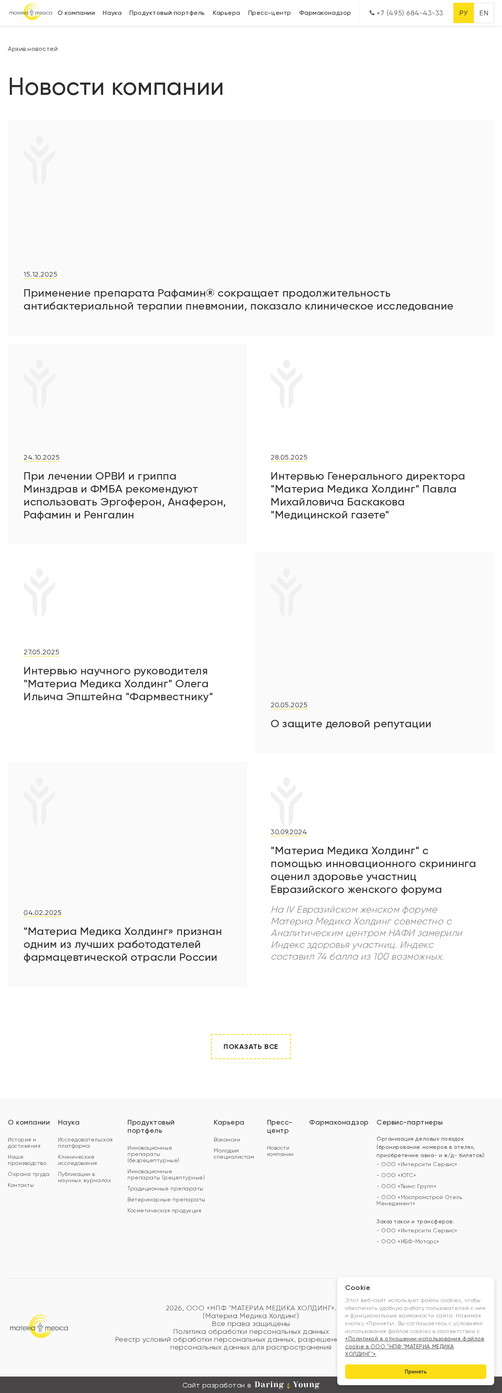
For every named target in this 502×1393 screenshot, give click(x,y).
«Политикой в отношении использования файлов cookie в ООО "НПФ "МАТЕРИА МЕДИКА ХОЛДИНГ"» (414, 1346)
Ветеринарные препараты (166, 1199)
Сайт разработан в (216, 1385)
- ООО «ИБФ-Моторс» (408, 1241)
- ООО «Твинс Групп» (406, 1186)
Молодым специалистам (234, 1153)
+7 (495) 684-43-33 (409, 13)
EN (483, 13)
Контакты (21, 1185)
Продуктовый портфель (167, 12)
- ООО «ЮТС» (396, 1175)
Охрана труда (28, 1174)
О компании (76, 12)
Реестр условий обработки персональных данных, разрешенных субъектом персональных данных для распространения (251, 1343)
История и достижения (24, 1142)
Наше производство (27, 1160)
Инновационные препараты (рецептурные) (166, 1174)
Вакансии (227, 1139)
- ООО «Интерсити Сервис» (417, 1164)
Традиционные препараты (165, 1188)
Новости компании (280, 1151)
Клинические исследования (77, 1160)
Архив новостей (33, 49)
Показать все (251, 1046)
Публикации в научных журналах (84, 1177)
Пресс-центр (269, 12)
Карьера (226, 12)
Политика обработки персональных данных (251, 1331)
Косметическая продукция (164, 1210)
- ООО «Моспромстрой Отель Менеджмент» (419, 1200)
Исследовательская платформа (85, 1142)
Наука (112, 12)
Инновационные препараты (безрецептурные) (153, 1154)
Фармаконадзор (325, 12)
